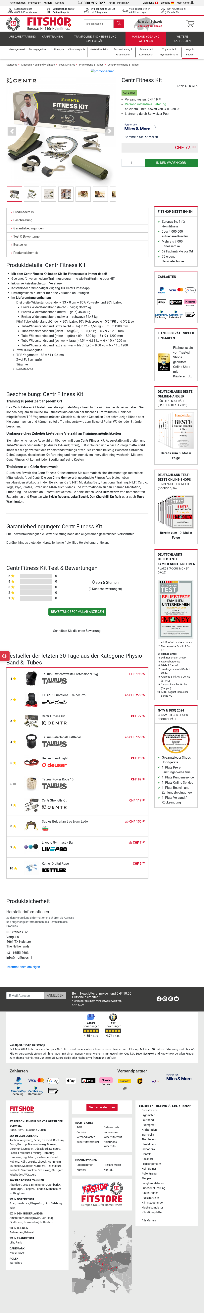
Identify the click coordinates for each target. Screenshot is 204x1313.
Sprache (165, 2)
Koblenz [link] (15, 1161)
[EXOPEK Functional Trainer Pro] (31, 699)
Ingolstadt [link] (29, 1157)
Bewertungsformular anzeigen (77, 612)
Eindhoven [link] (16, 1222)
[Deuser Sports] (54, 765)
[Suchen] (119, 23)
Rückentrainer (150, 1198)
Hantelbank (149, 1144)
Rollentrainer (149, 1173)
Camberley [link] (53, 1184)
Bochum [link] (58, 1140)
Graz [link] (13, 1203)
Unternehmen (18, 2)
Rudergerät (149, 1125)
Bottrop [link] (22, 1144)
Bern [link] (20, 1130)
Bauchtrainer (150, 1193)
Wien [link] (13, 1208)
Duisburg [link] (54, 1149)
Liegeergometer (151, 1164)
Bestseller (20, 245)
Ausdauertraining (22, 36)
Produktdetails (23, 212)
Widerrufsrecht (113, 1137)
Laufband (148, 1120)
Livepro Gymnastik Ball (58, 842)
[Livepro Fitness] (54, 850)
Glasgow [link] (29, 1189)
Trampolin (148, 1134)
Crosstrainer (149, 1110)
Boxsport (147, 1159)
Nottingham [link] (17, 1193)
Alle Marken (149, 1220)
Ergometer (148, 1115)
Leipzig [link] (31, 1161)
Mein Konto (183, 2)
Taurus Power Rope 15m (59, 779)
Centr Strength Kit (54, 800)
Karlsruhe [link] (43, 1157)
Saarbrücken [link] (29, 1170)
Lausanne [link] (31, 1130)
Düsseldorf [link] (41, 1149)
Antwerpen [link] (16, 1232)
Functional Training (153, 1188)
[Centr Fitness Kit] (31, 720)
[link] (162, 290)
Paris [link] (19, 1242)
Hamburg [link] (48, 1153)
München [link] (15, 1166)
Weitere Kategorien (182, 39)
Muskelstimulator (152, 1207)
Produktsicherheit (25, 253)
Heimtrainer (149, 1168)
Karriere (48, 2)
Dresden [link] (28, 1149)
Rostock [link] (15, 1170)
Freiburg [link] (36, 1153)
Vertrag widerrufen (102, 1107)
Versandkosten (85, 1137)
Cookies (81, 1132)
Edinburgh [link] (16, 1189)
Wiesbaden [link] (16, 1174)
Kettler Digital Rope (55, 863)
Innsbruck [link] (23, 1203)
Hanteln (146, 1154)
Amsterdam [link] (17, 1218)
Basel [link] (13, 1130)
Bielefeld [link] (47, 1140)
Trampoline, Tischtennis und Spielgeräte (95, 39)
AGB (79, 1127)
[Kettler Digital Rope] (31, 868)
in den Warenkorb (171, 163)
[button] (14, 194)
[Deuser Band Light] (31, 762)
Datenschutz (111, 1127)
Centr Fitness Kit (53, 716)
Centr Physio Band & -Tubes (123, 64)
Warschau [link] (16, 1263)
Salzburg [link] (56, 1203)
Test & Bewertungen (27, 236)
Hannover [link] (16, 1157)
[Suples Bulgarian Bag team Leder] (31, 826)
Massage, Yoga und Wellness (145, 39)
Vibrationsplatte (152, 1212)
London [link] (40, 1189)
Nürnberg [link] (39, 1166)
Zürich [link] (42, 1130)
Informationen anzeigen (23, 967)
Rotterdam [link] (46, 1222)
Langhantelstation (153, 1183)
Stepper (146, 1178)
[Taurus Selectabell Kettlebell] (31, 741)
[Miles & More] (179, 1077)
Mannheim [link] (54, 1161)
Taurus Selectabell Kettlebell (61, 737)
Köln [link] (23, 1161)
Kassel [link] (54, 1157)
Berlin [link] (36, 1140)
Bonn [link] (13, 1144)
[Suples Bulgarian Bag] (54, 829)
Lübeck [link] (41, 1161)
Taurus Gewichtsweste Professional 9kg (70, 674)
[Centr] (21, 80)
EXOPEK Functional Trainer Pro (63, 695)
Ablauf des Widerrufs (110, 1144)
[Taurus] (54, 681)
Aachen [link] (14, 1140)
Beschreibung (22, 220)
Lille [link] (12, 1242)
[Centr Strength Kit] (31, 804)
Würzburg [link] (30, 1174)
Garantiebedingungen (28, 228)
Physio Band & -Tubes (91, 64)
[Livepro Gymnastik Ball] (31, 847)
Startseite (11, 64)
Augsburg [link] (26, 1140)
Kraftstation (149, 1129)
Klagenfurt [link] (36, 1203)
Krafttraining (52, 36)
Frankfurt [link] (24, 1153)
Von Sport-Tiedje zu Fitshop (27, 1045)
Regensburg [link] (54, 1166)
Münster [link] (27, 1166)
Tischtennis (149, 1139)
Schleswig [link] (44, 1170)
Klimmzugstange (152, 1202)
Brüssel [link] (28, 1232)
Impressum (34, 2)
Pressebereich (112, 1165)
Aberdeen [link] (15, 1184)
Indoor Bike (149, 1149)
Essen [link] (13, 1153)
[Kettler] (54, 871)
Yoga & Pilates (67, 64)
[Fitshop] (41, 23)
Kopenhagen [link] (17, 1252)
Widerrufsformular (87, 1142)
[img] (155, 126)
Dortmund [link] (16, 1149)
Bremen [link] (52, 1144)
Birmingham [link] (38, 1184)
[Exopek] (54, 702)
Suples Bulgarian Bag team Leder (65, 821)
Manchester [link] (53, 1189)
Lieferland (148, 2)
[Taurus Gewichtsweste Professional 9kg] (31, 678)
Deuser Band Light (55, 758)
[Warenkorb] (191, 23)
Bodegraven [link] (32, 1218)
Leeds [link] (26, 1184)
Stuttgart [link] (57, 1170)
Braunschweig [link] (37, 1144)
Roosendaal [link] (31, 1222)
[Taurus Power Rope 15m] (31, 783)
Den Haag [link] (47, 1218)
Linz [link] (47, 1203)
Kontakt (59, 2)
